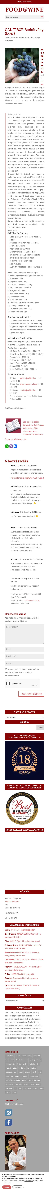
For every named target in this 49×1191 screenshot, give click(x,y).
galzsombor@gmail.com (28, 384)
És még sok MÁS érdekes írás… (16, 439)
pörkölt (32, 1084)
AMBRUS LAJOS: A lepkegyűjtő (23, 974)
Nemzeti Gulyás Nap (34, 1080)
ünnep (14, 1092)
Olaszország (18, 1084)
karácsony (27, 1072)
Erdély (19, 1064)
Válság (41, 1088)
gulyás (15, 1068)
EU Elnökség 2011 (34, 1064)
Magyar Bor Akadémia (21, 1076)
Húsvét (20, 1072)
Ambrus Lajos (9, 1056)
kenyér (34, 1072)
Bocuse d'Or (37, 1056)
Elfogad (6, 1187)
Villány (35, 1088)
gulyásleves (22, 1068)
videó (29, 1088)
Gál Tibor (14, 559)
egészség (32, 1060)
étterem (8, 1092)
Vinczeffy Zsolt (10, 952)
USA (25, 1088)
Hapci (13, 465)
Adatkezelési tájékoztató (14, 1104)
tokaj (20, 1088)
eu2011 (25, 1064)
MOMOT (24, 1080)
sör (15, 1088)
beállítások (28, 1181)
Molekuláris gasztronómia (13, 1080)
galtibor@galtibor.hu (27, 378)
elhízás (39, 1060)
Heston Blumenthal (11, 1072)
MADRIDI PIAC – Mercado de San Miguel (25, 941)
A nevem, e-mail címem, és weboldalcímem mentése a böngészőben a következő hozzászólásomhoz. (22, 672)
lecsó (40, 1072)
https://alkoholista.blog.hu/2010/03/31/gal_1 (27, 478)
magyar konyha (34, 1076)
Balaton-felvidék (26, 1056)
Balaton (18, 1056)
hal (28, 1068)
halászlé (33, 1068)
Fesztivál (8, 1068)
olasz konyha (9, 1084)
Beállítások (18, 1187)
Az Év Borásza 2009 (30, 428)
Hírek (36, 38)
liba (12, 1076)
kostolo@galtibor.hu (28, 390)
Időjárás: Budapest (12, 901)
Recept (38, 1084)
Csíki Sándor (14, 38)
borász (32, 38)
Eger (26, 1060)
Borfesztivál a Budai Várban (33, 425)
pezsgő (26, 1084)
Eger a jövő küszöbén (31, 422)
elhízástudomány (10, 1064)
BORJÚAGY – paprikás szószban (23, 930)
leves (7, 1076)
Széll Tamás (9, 1088)
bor (28, 38)
